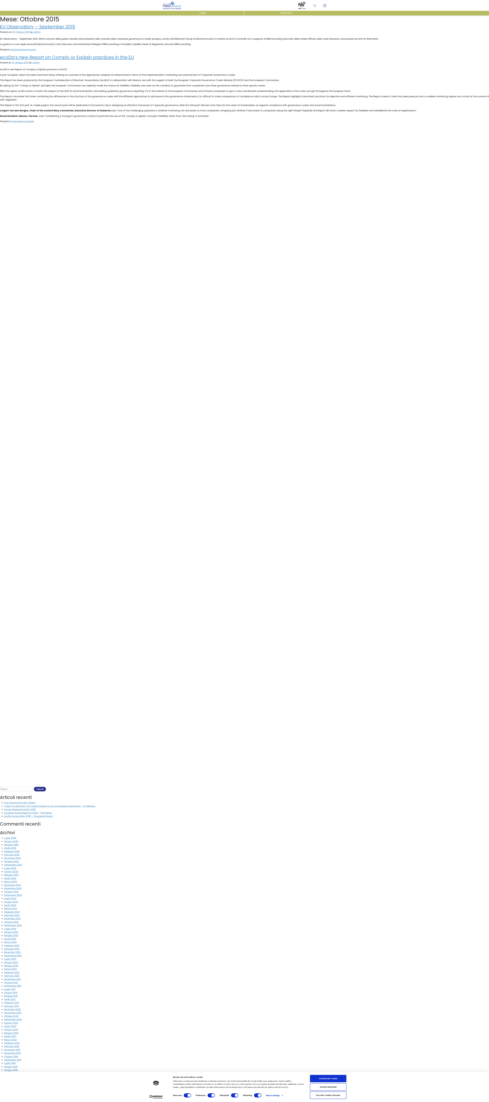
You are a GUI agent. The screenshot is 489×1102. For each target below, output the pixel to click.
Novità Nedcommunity (23, 49)
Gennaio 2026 (11, 854)
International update (22, 121)
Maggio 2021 (11, 996)
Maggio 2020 (11, 1033)
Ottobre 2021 (11, 982)
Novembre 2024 (13, 888)
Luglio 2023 (10, 928)
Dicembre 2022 (12, 952)
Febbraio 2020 (12, 1043)
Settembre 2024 (13, 895)
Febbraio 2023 (11, 945)
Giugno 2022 (11, 962)
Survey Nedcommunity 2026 (20, 809)
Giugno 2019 (10, 1066)
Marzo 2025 (10, 881)
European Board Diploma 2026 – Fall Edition (28, 812)
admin (36, 32)
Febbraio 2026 (12, 851)
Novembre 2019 (12, 1053)
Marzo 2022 (10, 969)
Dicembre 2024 (12, 885)
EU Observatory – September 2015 (37, 27)
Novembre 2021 (12, 979)
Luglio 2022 (10, 959)
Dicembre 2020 (12, 1009)
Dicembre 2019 (12, 1049)
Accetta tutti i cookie (328, 1078)
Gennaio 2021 (11, 1006)
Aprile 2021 (9, 999)
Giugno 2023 (11, 932)
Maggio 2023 (11, 935)
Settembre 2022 (13, 955)
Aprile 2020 (10, 1036)
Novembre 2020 (13, 1012)
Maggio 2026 (11, 844)
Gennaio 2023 (11, 949)
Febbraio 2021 (11, 1002)
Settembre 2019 (12, 1059)
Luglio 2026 (10, 838)
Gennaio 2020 (11, 1046)
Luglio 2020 (10, 1026)
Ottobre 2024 (11, 891)
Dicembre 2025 (12, 858)
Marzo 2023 (10, 942)
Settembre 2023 (13, 925)
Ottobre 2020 (11, 1016)
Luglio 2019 (10, 1063)
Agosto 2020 (11, 1023)
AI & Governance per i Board (19, 802)
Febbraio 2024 (12, 912)
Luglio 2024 (10, 898)
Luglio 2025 (10, 868)
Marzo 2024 (10, 908)
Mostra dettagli (273, 1095)
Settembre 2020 (13, 1019)
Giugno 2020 (11, 1029)
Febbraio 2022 (11, 972)
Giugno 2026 (11, 841)
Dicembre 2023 (12, 918)
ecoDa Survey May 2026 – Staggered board (28, 816)
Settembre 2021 (12, 985)
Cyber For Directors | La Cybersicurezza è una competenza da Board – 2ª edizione (49, 806)
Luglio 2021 (10, 989)
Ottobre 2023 (11, 922)
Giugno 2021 (10, 992)
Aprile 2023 (10, 938)
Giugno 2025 (11, 871)
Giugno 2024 (11, 902)
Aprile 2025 (10, 878)
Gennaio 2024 (12, 915)
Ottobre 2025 (11, 861)
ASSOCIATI (286, 13)
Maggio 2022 (11, 965)
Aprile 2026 (10, 848)
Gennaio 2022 (11, 975)
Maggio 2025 (11, 875)
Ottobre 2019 (11, 1056)
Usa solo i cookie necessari (328, 1095)
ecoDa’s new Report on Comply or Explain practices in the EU (67, 57)
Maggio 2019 (11, 1070)
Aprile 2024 (10, 905)
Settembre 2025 (13, 864)
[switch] (211, 1095)
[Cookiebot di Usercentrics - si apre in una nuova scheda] (156, 1097)
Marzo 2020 (10, 1039)
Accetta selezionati (328, 1087)
